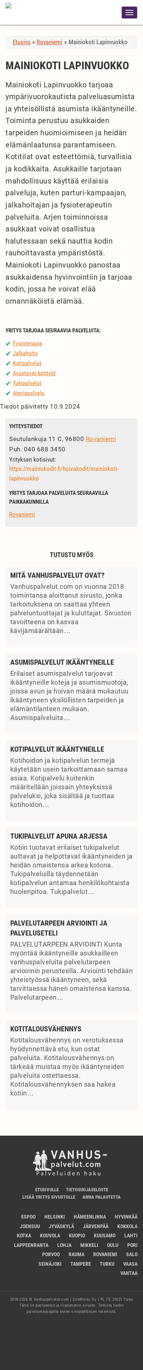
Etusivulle (47, 1189)
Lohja (64, 1245)
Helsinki (54, 1217)
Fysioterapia (27, 343)
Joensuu (30, 1226)
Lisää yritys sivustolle (48, 1197)
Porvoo (51, 1254)
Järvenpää (96, 1226)
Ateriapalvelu (28, 392)
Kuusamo (104, 1235)
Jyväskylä (61, 1226)
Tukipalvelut (27, 383)
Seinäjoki (50, 1264)
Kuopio (77, 1235)
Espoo (28, 1217)
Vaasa (130, 1264)
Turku (107, 1264)
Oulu (112, 1245)
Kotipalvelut (27, 363)
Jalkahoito (25, 353)
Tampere (80, 1264)
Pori (132, 1245)
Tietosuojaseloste (87, 1189)
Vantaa (129, 1273)
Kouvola (50, 1235)
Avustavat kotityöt (34, 373)
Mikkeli (89, 1245)
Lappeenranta (31, 1245)
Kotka (24, 1235)
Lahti (131, 1235)
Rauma (76, 1254)
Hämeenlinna (90, 1217)
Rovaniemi (101, 439)
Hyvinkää (126, 1217)
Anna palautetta (101, 1197)
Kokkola (127, 1226)
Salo (132, 1254)
